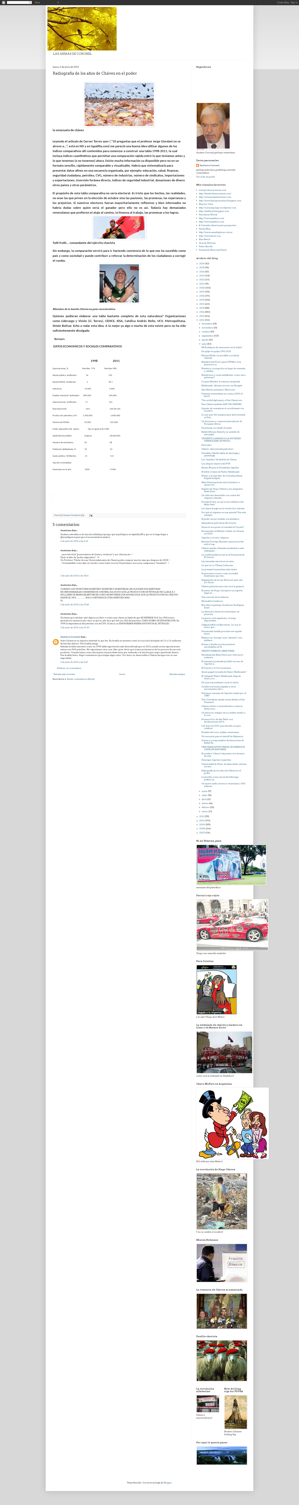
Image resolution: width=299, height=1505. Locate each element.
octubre (206, 331)
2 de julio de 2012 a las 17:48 (74, 604)
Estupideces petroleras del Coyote (218, 523)
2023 (202, 275)
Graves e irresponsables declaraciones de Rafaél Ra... (222, 741)
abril (204, 799)
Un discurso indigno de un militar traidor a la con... (223, 713)
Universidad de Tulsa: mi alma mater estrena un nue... (223, 765)
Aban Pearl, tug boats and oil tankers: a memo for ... (220, 483)
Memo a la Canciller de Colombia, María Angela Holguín (221, 476)
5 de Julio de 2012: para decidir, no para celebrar (221, 727)
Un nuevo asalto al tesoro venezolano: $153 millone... (223, 784)
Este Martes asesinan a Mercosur (218, 389)
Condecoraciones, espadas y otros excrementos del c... (218, 687)
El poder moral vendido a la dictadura (220, 519)
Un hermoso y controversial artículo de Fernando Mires (221, 422)
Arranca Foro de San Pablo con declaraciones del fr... (217, 720)
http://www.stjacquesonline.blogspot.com (220, 200)
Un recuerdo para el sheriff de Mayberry (222, 736)
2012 (202, 320)
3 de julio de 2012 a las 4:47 (74, 662)
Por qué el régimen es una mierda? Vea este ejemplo (223, 513)
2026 (202, 263)
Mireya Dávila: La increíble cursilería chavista (220, 356)
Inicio (122, 674)
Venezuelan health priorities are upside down (221, 632)
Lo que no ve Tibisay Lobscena (217, 565)
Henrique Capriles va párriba (216, 760)
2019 (202, 291)
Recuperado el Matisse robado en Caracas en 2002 (222, 532)
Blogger (168, 1482)
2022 (202, 279)
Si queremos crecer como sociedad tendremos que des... (219, 574)
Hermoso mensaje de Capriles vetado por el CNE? (223, 694)
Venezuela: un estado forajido (216, 428)
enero (205, 811)
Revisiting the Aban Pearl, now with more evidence (222, 655)
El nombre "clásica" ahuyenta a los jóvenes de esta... (222, 754)
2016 (202, 304)
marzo (205, 803)
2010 (202, 820)
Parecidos (206, 445)
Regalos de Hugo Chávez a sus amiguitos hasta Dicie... (222, 490)
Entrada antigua (177, 674)
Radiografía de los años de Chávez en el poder (221, 771)
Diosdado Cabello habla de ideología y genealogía (220, 454)
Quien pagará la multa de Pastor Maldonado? (223, 672)
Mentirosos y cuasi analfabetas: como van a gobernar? (223, 376)
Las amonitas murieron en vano (217, 561)
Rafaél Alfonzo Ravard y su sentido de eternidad (220, 433)
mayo (205, 795)
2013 (202, 316)
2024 (202, 271)
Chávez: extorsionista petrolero (217, 449)
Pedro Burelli (205, 246)
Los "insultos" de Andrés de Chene (219, 459)
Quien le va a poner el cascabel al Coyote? (222, 527)
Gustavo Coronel (70, 636)
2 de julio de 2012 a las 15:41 (74, 575)
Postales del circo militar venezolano (220, 732)
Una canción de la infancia (214, 597)
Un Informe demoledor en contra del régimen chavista (220, 496)
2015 (202, 308)
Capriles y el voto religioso (215, 537)
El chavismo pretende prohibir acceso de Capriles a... (222, 662)
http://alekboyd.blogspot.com (214, 211)
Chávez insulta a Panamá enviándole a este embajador (222, 549)
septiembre (208, 335)
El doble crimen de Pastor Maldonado (220, 471)
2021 (202, 283)
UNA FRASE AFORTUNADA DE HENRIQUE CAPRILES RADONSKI (223, 748)
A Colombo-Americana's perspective (217, 225)
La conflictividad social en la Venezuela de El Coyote (222, 555)
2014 (202, 312)
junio (205, 791)
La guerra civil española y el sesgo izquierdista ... (218, 619)
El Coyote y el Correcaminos (216, 668)
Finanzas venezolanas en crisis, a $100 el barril (222, 394)
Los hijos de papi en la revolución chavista (222, 508)
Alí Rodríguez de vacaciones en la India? (221, 347)
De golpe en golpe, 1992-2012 (216, 351)
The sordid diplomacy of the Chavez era (221, 400)
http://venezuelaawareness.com (215, 197)
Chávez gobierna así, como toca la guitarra (222, 586)
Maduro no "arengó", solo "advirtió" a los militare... (221, 638)
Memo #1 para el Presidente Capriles (220, 467)
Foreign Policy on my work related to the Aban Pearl (222, 503)
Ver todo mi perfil (205, 176)
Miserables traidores (212, 601)
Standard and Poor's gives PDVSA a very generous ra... (221, 363)
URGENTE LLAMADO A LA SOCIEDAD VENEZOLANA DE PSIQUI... (221, 439)
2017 (202, 299)
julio (204, 344)
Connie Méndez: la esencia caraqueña (220, 381)
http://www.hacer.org (209, 236)
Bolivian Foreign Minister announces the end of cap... (222, 542)
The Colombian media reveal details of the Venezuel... (223, 700)
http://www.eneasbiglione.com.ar (216, 232)
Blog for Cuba (206, 204)
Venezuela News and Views (213, 250)
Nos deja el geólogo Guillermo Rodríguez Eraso (222, 606)
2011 (202, 816)
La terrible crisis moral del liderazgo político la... (220, 778)
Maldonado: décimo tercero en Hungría (221, 385)
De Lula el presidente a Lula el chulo (220, 682)
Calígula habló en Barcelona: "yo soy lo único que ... (221, 625)
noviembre (208, 327)
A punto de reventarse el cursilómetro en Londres (222, 409)
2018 (202, 296)
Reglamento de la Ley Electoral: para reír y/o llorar (222, 581)
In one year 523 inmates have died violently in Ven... (223, 415)
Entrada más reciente (64, 674)
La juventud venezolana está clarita (219, 569)
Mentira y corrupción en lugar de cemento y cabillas (223, 369)
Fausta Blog (204, 228)
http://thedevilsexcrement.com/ (215, 193)
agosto (205, 339)
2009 (202, 824)
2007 (202, 832)
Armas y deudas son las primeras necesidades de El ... (218, 645)
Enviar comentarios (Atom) (81, 679)
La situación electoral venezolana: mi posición (220, 612)
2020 (202, 287)
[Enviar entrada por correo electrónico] (90, 515)
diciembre (207, 323)
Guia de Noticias (207, 243)
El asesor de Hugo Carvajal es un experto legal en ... (222, 591)
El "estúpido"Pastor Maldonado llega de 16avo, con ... (221, 677)
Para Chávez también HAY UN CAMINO (221, 404)
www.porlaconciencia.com (212, 190)
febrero (206, 807)
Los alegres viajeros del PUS (215, 463)
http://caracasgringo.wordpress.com (217, 207)
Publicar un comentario (69, 668)
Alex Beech (204, 239)
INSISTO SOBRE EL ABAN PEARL (218, 650)
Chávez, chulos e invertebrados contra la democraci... (221, 707)
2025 (202, 267)
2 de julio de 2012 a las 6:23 (74, 541)
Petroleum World (208, 214)
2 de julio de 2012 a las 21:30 (74, 627)
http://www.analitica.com (211, 218)
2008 (202, 828)
